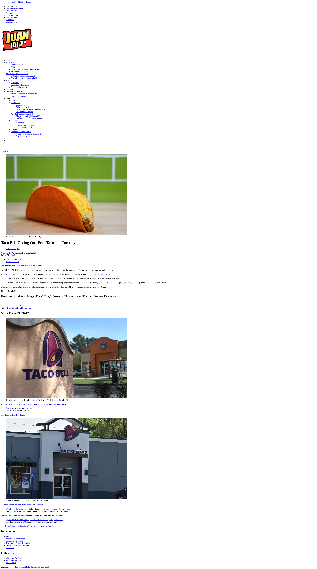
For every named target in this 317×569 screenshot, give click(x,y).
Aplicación (10, 13)
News (30, 308)
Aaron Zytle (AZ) (8, 253)
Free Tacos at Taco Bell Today (13, 415)
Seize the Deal (11, 11)
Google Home (11, 17)
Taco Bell (5, 274)
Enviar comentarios (18, 96)
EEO (8, 536)
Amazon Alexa (12, 15)
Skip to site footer (24, 2)
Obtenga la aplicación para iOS (23, 76)
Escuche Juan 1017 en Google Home (25, 69)
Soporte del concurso (19, 87)
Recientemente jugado (19, 71)
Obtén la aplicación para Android (24, 78)
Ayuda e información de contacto (24, 94)
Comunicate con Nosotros (16, 91)
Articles (13, 308)
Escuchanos (10, 62)
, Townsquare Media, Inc (24, 567)
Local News (22, 308)
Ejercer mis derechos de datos (17, 545)
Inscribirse (10, 20)
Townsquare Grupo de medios (18, 543)
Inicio (8, 60)
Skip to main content (9, 2)
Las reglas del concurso (20, 85)
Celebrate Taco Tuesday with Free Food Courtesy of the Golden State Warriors (32, 515)
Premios (9, 80)
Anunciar (9, 89)
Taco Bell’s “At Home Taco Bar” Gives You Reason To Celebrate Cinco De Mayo (33, 404)
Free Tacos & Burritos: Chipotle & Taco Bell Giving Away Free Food (28, 526)
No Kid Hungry (105, 274)
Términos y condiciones (15, 539)
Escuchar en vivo (12, 22)
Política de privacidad (14, 541)
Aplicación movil (17, 67)
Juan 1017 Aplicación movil (17, 74)
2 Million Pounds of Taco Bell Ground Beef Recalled (22, 505)
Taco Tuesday (25, 306)
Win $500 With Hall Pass (16, 8)
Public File (10, 548)
